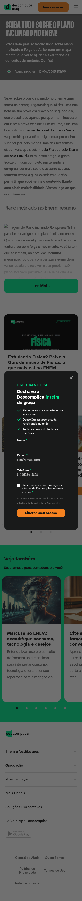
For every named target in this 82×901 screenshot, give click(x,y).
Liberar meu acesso (41, 513)
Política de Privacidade (31, 503)
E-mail (22, 455)
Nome (22, 440)
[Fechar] (71, 377)
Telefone (24, 470)
